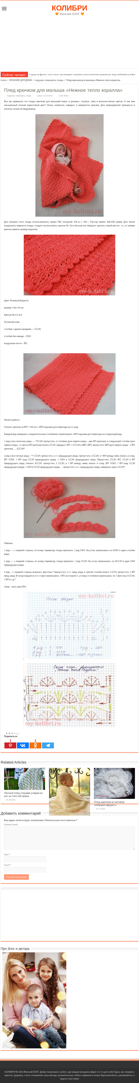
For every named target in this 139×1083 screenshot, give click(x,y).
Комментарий (11, 824)
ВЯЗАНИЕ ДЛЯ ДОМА (20, 80)
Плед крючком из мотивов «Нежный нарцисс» (109, 804)
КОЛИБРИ (69, 8)
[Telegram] (48, 743)
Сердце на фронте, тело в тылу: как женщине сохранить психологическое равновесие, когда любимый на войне (82, 74)
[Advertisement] (69, 44)
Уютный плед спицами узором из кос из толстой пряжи (23, 795)
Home (3, 80)
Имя (7, 854)
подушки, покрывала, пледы (49, 80)
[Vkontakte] (23, 743)
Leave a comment (45, 96)
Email (7, 865)
